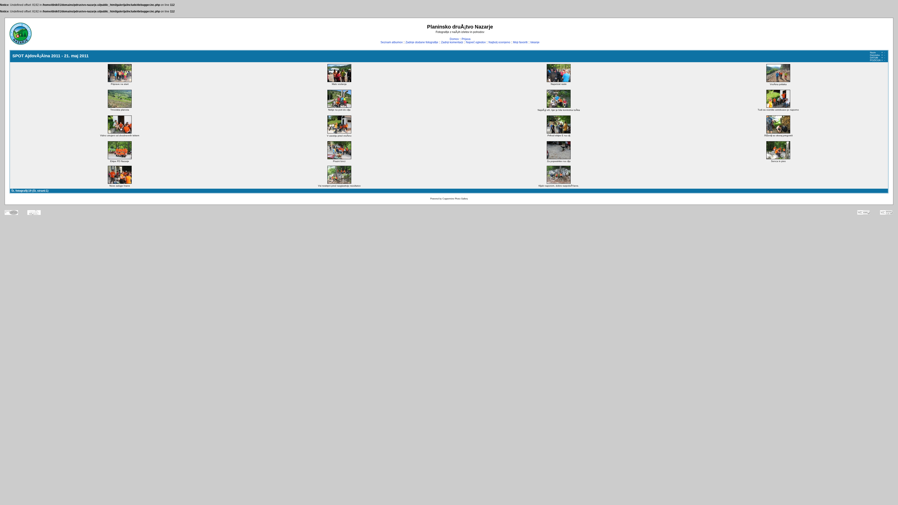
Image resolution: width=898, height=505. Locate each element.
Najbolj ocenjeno (499, 42)
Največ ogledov (476, 42)
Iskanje (535, 42)
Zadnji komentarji (452, 42)
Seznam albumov (391, 42)
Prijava (466, 39)
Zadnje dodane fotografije (422, 42)
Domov (454, 39)
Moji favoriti (520, 42)
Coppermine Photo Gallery (455, 199)
